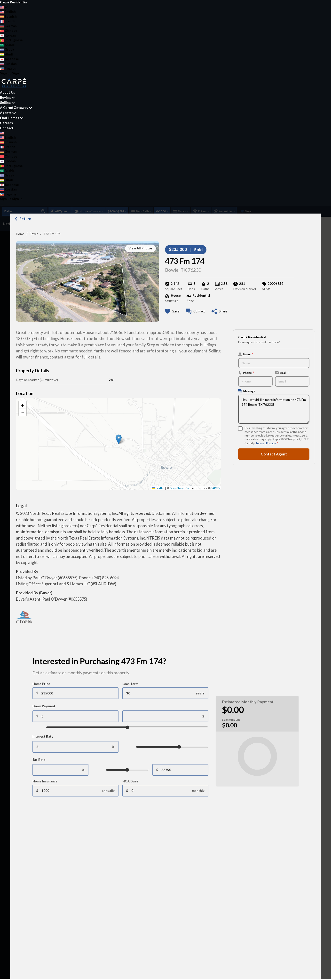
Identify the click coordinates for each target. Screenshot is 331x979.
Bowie (34, 234)
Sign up (5, 73)
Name (248, 354)
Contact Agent (274, 454)
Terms (260, 443)
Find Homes (9, 118)
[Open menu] (1, 203)
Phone (248, 372)
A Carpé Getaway (14, 107)
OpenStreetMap (179, 488)
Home (20, 234)
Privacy (271, 443)
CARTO (215, 488)
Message (249, 391)
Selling (5, 102)
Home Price (41, 684)
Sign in (17, 73)
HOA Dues (130, 781)
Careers (6, 123)
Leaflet (160, 488)
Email (284, 372)
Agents (6, 113)
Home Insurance (44, 781)
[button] (119, 439)
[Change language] (4, 7)
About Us (7, 92)
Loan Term (130, 684)
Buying (5, 97)
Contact (7, 128)
